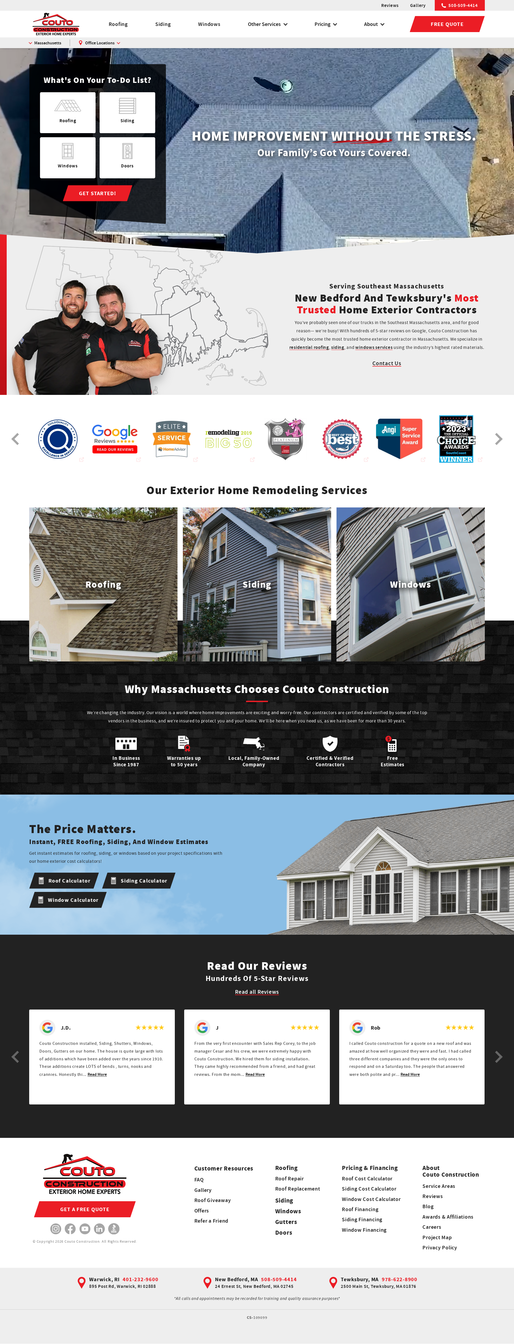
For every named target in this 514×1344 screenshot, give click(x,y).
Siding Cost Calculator (369, 1188)
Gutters (286, 1222)
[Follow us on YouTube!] (85, 1229)
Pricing (322, 24)
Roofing (118, 24)
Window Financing (364, 1230)
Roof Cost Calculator (367, 1178)
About (371, 24)
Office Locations (100, 42)
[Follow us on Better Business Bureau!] (114, 1229)
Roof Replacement (297, 1188)
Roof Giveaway (212, 1200)
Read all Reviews (257, 991)
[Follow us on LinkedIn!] (99, 1229)
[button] (15, 1057)
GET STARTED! (97, 193)
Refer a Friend (211, 1221)
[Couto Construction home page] (56, 24)
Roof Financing (360, 1209)
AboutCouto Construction (450, 1171)
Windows (209, 24)
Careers (431, 1227)
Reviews (390, 5)
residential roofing (309, 347)
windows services (373, 347)
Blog (427, 1206)
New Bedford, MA (236, 1279)
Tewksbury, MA (360, 1279)
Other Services (264, 24)
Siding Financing (362, 1219)
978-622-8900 (399, 1279)
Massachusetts (47, 42)
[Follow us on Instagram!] (56, 1229)
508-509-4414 (463, 5)
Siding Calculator (144, 880)
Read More (97, 1074)
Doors (283, 1232)
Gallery (418, 5)
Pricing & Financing (370, 1168)
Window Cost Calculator (371, 1199)
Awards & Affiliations (448, 1217)
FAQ (199, 1179)
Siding (163, 24)
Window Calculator (73, 899)
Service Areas (438, 1186)
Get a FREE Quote (84, 1209)
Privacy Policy (439, 1247)
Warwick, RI (104, 1279)
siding (337, 347)
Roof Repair (289, 1178)
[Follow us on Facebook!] (70, 1229)
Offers (201, 1210)
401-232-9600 (140, 1279)
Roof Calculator (69, 880)
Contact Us (386, 363)
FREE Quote (447, 24)
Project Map (437, 1237)
